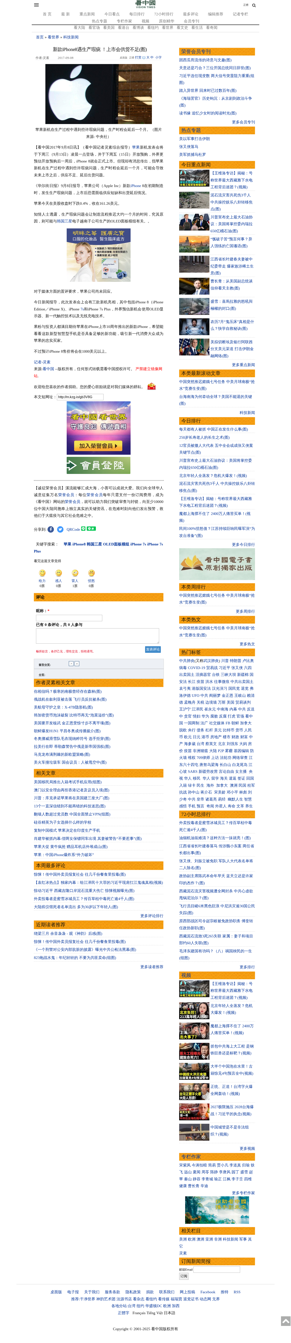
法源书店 (124, 1299)
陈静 (214, 1172)
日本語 (169, 1313)
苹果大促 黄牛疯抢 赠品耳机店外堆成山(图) (71, 847)
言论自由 (226, 771)
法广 (204, 723)
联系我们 (166, 1292)
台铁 (216, 674)
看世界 (167, 27)
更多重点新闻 (243, 365)
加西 (176, 1306)
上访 (215, 758)
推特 (224, 1292)
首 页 (47, 14)
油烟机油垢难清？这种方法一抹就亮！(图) (215, 838)
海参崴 (190, 744)
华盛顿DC (153, 1306)
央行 (192, 730)
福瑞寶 (176, 1299)
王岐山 (240, 695)
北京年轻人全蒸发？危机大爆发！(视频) (213, 475)
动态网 (205, 1299)
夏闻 (196, 1172)
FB (228, 723)
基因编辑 (241, 751)
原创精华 (166, 21)
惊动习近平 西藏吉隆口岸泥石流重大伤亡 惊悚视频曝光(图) (84, 891)
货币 (239, 730)
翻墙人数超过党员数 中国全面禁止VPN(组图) (72, 814)
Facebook (207, 1292)
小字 (158, 57)
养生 (249, 806)
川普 (225, 661)
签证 (241, 778)
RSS (237, 1292)
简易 (212, 1165)
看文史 (182, 27)
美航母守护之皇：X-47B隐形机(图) (63, 707)
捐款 (150, 1292)
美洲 (183, 1239)
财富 (244, 737)
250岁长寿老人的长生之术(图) (204, 437)
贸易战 (212, 668)
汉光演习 (219, 688)
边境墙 (211, 702)
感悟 (183, 806)
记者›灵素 (42, 362)
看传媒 (164, 1299)
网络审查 (240, 758)
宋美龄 (220, 792)
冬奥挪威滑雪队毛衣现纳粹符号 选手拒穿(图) (72, 739)
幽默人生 (235, 799)
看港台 (123, 27)
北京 (222, 744)
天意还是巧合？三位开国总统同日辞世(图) (215, 68)
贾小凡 (222, 1165)
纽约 (140, 1306)
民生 (201, 785)
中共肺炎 (186, 661)
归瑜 (246, 1165)
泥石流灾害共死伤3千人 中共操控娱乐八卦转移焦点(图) (231, 202)
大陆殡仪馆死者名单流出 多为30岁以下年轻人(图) (76, 907)
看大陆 (79, 27)
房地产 (216, 737)
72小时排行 (163, 14)
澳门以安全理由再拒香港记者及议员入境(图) (71, 790)
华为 (205, 716)
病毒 (183, 668)
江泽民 (197, 709)
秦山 (188, 1179)
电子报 (73, 1292)
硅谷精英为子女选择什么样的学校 (62, 822)
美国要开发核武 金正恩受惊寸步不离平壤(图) (72, 723)
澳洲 (234, 785)
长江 (192, 682)
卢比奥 (248, 661)
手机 (192, 806)
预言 (201, 806)
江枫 (226, 1179)
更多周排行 (245, 611)
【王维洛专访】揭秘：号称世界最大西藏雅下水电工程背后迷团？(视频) (231, 180)
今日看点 (112, 14)
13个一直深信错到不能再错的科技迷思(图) (69, 806)
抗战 (183, 792)
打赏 (138, 57)
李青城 (207, 1179)
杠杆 (209, 730)
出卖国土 (186, 674)
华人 (188, 778)
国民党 (234, 688)
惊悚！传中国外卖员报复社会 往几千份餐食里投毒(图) (80, 874)
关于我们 (91, 1292)
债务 (200, 730)
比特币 (228, 730)
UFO (195, 695)
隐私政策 (133, 1292)
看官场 (94, 27)
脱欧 (183, 730)
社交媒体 (217, 723)
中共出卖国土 (242, 682)
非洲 (218, 1239)
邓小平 (232, 792)
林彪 (243, 792)
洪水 (209, 682)
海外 (210, 785)
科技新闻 (71, 37)
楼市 (226, 737)
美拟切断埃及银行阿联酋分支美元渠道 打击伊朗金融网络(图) (232, 349)
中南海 (222, 709)
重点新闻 (87, 14)
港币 (205, 737)
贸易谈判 (243, 702)
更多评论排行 (151, 916)
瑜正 (218, 1179)
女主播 (241, 771)
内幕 (233, 709)
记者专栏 (240, 14)
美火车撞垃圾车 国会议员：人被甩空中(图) (70, 762)
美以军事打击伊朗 (194, 139)
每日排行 (137, 14)
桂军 (251, 785)
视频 (145, 21)
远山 (188, 1172)
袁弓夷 (185, 688)
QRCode (73, 529)
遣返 (232, 778)
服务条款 (112, 1292)
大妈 (243, 744)
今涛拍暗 (199, 1165)
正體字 (123, 1313)
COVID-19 (196, 668)
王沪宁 (185, 709)
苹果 (136, 147)
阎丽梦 (215, 695)
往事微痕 (221, 682)
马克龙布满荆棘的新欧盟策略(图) (62, 754)
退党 (245, 688)
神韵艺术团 (105, 1299)
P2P (221, 751)
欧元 (188, 737)
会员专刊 (191, 21)
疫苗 (200, 682)
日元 (196, 737)
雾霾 (229, 751)
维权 (192, 758)
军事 (243, 1239)
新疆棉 (243, 674)
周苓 (205, 1172)
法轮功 (225, 758)
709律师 (203, 758)
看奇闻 (212, 27)
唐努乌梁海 (209, 765)
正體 (245, 4)
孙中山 (193, 792)
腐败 (214, 716)
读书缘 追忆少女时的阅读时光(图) (207, 113)
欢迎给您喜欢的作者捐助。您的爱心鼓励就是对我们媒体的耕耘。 (89, 387)
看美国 (109, 27)
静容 (196, 1179)
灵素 (183, 1253)
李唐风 (224, 1172)
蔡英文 (211, 744)
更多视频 (247, 1148)
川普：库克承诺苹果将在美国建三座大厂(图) (71, 798)
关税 (200, 702)
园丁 (235, 1172)
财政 (235, 737)
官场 (240, 716)
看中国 (48, 369)
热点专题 (99, 21)
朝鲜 (235, 723)
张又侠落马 (188, 147)
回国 (250, 778)
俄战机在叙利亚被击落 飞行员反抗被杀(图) (70, 699)
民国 (242, 785)
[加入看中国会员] (99, 453)
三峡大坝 (228, 674)
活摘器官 (203, 674)
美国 (230, 702)
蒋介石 (206, 792)
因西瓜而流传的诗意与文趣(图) (205, 60)
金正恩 (227, 695)
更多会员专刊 (243, 122)
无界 (216, 1299)
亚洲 (209, 1239)
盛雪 (244, 1172)
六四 (248, 668)
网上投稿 (187, 1292)
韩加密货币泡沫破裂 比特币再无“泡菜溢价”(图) (74, 715)
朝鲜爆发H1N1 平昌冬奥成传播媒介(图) (67, 731)
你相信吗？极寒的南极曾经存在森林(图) (68, 691)
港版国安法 (201, 688)
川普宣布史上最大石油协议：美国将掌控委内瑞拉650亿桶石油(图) (231, 224)
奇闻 (210, 806)
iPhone (135, 186)
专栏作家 (124, 21)
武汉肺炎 (211, 661)
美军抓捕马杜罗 (192, 154)
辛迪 (204, 1186)
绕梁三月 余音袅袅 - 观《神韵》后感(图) (68, 933)
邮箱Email (186, 1269)
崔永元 (210, 709)
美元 (218, 730)
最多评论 (190, 14)
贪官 (188, 716)
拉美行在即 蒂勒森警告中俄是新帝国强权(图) (72, 746)
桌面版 (56, 1292)
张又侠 (237, 668)
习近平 (224, 668)
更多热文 (247, 644)
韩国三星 (64, 221)
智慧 (248, 799)
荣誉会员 (66, 495)
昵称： (42, 611)
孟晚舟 (190, 702)
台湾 (200, 744)
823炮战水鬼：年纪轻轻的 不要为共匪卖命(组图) (75, 958)
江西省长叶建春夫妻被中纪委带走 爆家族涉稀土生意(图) (232, 266)
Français (139, 1313)
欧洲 (192, 1239)
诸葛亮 (211, 799)
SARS (192, 771)
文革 (240, 806)
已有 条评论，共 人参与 (59, 625)
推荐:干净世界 (83, 1299)
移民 (196, 778)
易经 (222, 799)
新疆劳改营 (208, 771)
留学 (215, 778)
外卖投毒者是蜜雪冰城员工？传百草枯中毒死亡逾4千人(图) (84, 899)
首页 (40, 37)
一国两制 (191, 723)
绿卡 (192, 785)
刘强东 (232, 744)
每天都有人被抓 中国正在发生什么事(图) (213, 429)
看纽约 (153, 27)
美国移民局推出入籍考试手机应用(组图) (68, 782)
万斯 (222, 702)
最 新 (65, 14)
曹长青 (193, 1186)
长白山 (225, 765)
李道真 (235, 1165)
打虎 (231, 716)
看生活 (197, 27)
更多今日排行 (243, 544)
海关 (224, 778)
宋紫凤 (185, 1165)
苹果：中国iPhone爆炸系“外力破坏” (64, 855)
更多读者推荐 (151, 967)
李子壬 (237, 1179)
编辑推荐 (215, 14)
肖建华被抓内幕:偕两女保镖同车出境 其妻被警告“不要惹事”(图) (88, 838)
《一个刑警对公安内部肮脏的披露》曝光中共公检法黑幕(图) (85, 949)
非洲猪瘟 (200, 751)
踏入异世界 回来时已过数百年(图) (207, 90)
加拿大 (246, 723)
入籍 (183, 785)
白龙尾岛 (240, 765)
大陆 (213, 751)
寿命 (231, 806)
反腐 (223, 716)
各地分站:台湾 (123, 1306)
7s (82, 309)
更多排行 (247, 967)
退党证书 (191, 1299)
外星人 (221, 806)
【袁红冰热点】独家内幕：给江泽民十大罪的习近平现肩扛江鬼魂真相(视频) (98, 882)
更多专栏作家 (243, 1193)
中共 (204, 695)
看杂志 (138, 1299)
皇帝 (200, 799)
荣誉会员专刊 (196, 51)
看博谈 (138, 27)
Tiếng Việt (155, 1313)
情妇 (196, 716)
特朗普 (235, 661)
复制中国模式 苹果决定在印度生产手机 (67, 830)
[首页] (145, 7)
